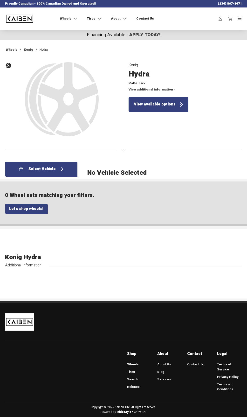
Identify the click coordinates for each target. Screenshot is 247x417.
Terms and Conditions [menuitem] (225, 387)
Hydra (44, 49)
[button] (62, 102)
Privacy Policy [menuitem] (228, 377)
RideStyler (125, 412)
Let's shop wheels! (26, 209)
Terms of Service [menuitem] (224, 367)
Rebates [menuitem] (133, 386)
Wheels (11, 49)
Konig (28, 49)
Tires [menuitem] (131, 371)
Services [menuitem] (164, 379)
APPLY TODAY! (144, 34)
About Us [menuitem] (164, 364)
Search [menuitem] (132, 379)
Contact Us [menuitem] (195, 364)
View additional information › (152, 89)
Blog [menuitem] (160, 371)
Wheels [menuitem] (133, 364)
